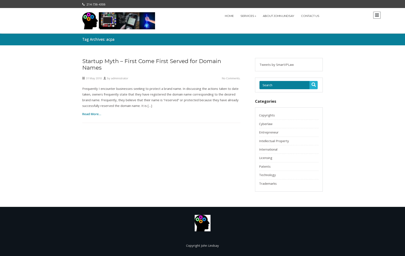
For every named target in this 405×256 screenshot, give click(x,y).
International (268, 149)
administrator (119, 78)
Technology (267, 175)
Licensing (265, 158)
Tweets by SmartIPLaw (276, 64)
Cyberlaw (266, 124)
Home (229, 16)
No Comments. (231, 78)
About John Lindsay (278, 16)
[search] (313, 85)
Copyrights (267, 115)
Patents (265, 166)
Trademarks (268, 183)
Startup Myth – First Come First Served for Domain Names (151, 64)
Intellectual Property (274, 141)
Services (248, 16)
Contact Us (310, 16)
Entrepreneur (269, 132)
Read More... (91, 114)
